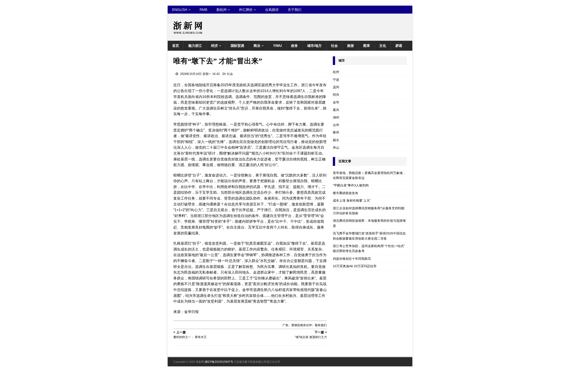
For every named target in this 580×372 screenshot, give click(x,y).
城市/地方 (314, 46)
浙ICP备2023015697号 (219, 361)
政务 (294, 46)
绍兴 (336, 94)
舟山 (336, 147)
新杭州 (221, 10)
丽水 (336, 140)
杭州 (336, 72)
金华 (336, 102)
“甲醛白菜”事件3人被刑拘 (351, 185)
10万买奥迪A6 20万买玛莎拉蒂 (355, 266)
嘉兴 (336, 110)
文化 (382, 46)
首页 (175, 46)
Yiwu (277, 46)
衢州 (336, 132)
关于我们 (294, 10)
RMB (203, 10)
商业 (257, 46)
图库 (366, 46)
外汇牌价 (246, 10)
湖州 (336, 117)
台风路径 (272, 10)
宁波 (336, 79)
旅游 (350, 46)
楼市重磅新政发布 (345, 193)
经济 (214, 46)
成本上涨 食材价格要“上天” (352, 200)
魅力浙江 (195, 46)
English (179, 10)
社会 (334, 46)
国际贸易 (237, 46)
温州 (336, 87)
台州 (336, 125)
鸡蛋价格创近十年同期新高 (352, 258)
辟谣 (398, 46)
